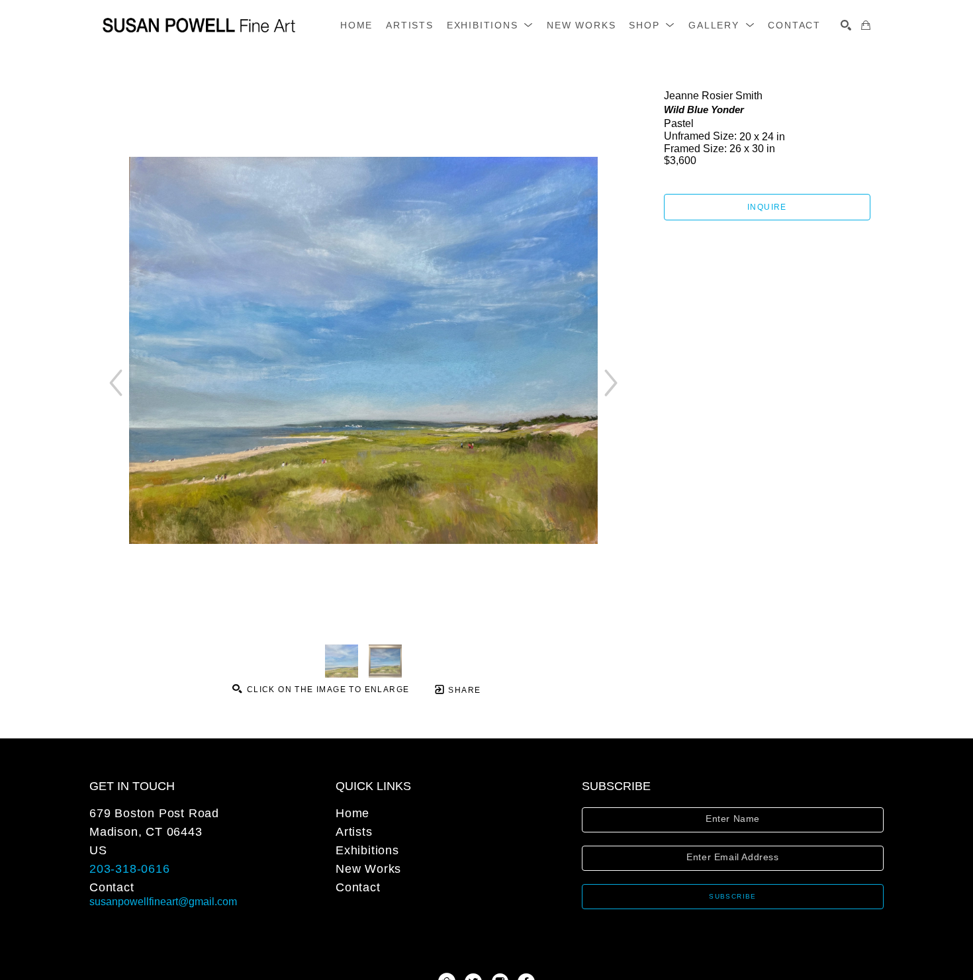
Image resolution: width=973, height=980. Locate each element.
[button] (490, 25)
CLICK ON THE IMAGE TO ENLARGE (326, 689)
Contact (111, 887)
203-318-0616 (129, 868)
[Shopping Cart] (865, 25)
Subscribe (733, 896)
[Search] (846, 25)
